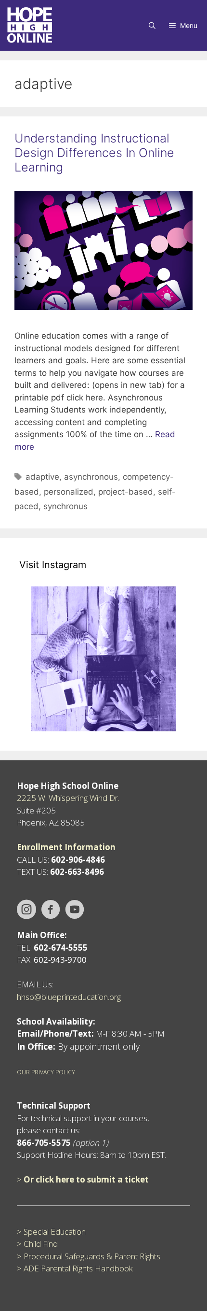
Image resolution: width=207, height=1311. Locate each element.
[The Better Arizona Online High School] (29, 25)
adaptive (42, 477)
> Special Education (51, 1231)
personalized (68, 492)
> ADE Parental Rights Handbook (75, 1268)
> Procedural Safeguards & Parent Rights (88, 1256)
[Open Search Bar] (152, 25)
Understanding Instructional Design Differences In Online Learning (94, 152)
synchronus (65, 506)
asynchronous (91, 477)
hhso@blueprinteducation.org (69, 996)
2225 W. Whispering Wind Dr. (68, 797)
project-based (125, 492)
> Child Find (37, 1243)
